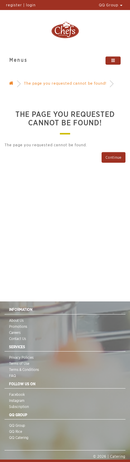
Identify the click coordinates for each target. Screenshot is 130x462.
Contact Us (17, 338)
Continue (114, 157)
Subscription (19, 406)
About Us (16, 320)
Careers (15, 332)
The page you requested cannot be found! (65, 83)
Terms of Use (19, 363)
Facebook (17, 394)
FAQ (12, 375)
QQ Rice (15, 431)
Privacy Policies (21, 357)
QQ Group (109, 5)
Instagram (16, 400)
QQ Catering (18, 437)
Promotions (18, 326)
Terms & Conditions (24, 369)
